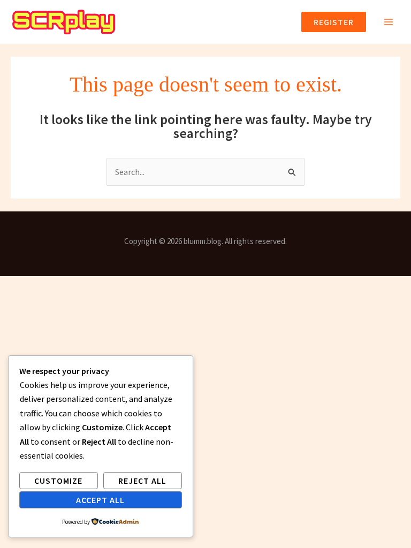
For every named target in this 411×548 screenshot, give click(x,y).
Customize (58, 480)
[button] (329, 22)
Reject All (142, 480)
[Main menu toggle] (388, 22)
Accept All (100, 499)
